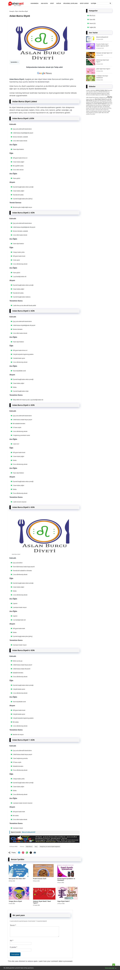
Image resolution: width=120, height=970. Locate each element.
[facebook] (19, 852)
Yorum (13, 925)
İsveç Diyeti (92, 114)
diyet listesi (101, 99)
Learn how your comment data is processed (55, 961)
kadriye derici (109, 103)
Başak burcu (103, 93)
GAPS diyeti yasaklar (98, 102)
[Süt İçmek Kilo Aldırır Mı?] (18, 876)
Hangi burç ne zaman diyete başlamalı (50, 846)
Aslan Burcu (29, 846)
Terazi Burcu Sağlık (106, 111)
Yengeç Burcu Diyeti (15, 901)
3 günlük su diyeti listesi (90, 90)
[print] (34, 852)
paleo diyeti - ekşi (101, 106)
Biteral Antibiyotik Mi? (28, 832)
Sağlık (58, 3)
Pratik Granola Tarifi (39, 878)
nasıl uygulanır (94, 106)
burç (36, 846)
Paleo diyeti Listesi (105, 108)
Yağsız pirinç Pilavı (105, 112)
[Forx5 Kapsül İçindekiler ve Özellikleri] (65, 876)
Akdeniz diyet (103, 90)
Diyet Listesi (84, 3)
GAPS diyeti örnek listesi (107, 102)
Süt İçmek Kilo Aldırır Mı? (17, 878)
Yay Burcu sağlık (97, 112)
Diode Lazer (92, 99)
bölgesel (87, 99)
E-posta (13, 947)
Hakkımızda (34, 3)
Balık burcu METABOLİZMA (99, 91)
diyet (18, 473)
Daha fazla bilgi (109, 968)
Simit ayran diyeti (99, 109)
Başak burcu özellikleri (100, 94)
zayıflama (88, 114)
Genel (91, 23)
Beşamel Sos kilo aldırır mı (94, 97)
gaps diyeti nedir (96, 100)
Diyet (52, 3)
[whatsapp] (26, 852)
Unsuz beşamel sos (90, 112)
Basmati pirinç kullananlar (96, 93)
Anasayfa (11, 11)
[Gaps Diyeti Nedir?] (67, 899)
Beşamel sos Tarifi (103, 97)
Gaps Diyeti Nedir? (63, 901)
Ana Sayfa (44, 3)
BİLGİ (91, 15)
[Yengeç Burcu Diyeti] (19, 899)
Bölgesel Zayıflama (70, 3)
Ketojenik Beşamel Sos (90, 105)
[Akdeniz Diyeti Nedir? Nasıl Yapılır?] (44, 899)
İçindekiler (14, 62)
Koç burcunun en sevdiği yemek (102, 105)
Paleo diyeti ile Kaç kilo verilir (95, 108)
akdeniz (98, 90)
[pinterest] (23, 852)
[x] (30, 852)
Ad (11, 941)
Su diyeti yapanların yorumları (96, 111)
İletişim (93, 3)
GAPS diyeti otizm (103, 100)
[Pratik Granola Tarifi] (43, 876)
